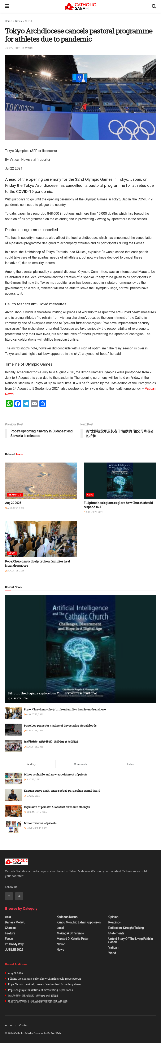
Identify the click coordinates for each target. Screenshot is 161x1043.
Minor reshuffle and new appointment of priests (55, 774)
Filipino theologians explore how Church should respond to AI (52, 693)
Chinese (10, 927)
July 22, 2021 (13, 48)
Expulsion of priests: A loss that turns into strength (57, 807)
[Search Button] (154, 6)
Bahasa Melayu (15, 922)
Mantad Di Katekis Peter (72, 938)
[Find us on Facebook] (9, 896)
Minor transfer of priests (40, 823)
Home (8, 21)
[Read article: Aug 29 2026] (41, 481)
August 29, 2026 (15, 508)
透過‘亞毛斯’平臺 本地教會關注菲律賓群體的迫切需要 (38, 1001)
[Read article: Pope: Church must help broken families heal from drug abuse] (41, 539)
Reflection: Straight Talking (126, 927)
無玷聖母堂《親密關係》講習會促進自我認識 (51, 742)
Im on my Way (14, 944)
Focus (9, 938)
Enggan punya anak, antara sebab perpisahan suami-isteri (62, 790)
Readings (14, 494)
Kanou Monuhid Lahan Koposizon (79, 922)
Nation (61, 944)
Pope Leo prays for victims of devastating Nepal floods (60, 725)
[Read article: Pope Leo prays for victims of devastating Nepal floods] (13, 730)
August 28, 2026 (94, 512)
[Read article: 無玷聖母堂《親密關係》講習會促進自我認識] (13, 746)
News (18, 21)
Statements (116, 933)
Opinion (113, 917)
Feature (10, 933)
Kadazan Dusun (67, 917)
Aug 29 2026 (13, 503)
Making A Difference (70, 933)
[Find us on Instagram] (19, 896)
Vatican (113, 947)
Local (60, 927)
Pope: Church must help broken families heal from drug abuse (65, 709)
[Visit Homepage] (80, 6)
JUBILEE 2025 (14, 949)
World (28, 21)
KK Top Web (54, 1033)
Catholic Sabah (23, 1033)
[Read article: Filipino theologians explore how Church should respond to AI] (120, 481)
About (9, 1025)
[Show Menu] (7, 6)
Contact (24, 1025)
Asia (90, 494)
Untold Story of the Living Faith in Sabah (130, 940)
